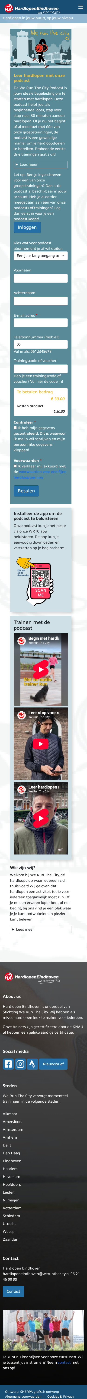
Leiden (9, 1192)
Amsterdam (13, 1130)
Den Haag (11, 1153)
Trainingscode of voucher (35, 361)
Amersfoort (12, 1122)
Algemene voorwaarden (23, 1396)
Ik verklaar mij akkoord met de (40, 471)
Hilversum (11, 1177)
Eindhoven (12, 1161)
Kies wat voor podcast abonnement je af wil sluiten (38, 246)
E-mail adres (24, 315)
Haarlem (10, 1169)
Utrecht (9, 1224)
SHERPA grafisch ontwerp (39, 1391)
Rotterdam (12, 1208)
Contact (13, 1291)
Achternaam (24, 293)
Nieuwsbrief (53, 1064)
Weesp (9, 1232)
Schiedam (11, 1216)
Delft (7, 1145)
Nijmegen (11, 1200)
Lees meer (29, 164)
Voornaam (22, 270)
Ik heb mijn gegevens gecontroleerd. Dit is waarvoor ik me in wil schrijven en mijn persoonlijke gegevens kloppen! (40, 439)
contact (64, 1362)
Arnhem (10, 1137)
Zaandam (11, 1239)
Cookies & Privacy (60, 1396)
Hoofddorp (12, 1184)
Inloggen (27, 227)
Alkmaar (10, 1114)
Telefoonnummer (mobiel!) (36, 337)
